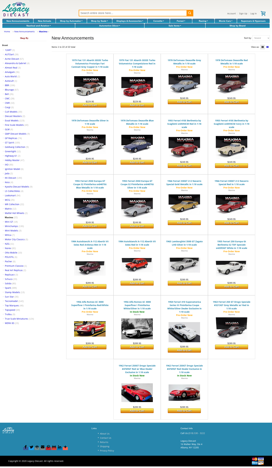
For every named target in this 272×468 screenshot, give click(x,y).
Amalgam (10, 72)
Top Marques (12, 305)
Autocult (9, 80)
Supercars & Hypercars (253, 21)
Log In (253, 13)
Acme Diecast (12, 58)
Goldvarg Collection (15, 146)
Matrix (8, 208)
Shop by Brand (238, 25)
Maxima (43, 31)
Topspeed (10, 309)
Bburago (9, 89)
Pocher (8, 261)
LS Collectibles (12, 191)
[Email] (42, 448)
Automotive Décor (109, 25)
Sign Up (243, 13)
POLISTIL (9, 256)
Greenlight (10, 151)
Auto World (11, 76)
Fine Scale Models (14, 124)
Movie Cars (225, 21)
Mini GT (9, 221)
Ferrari (180, 21)
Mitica (8, 234)
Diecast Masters (13, 116)
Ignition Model (12, 168)
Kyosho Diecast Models (17, 186)
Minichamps (11, 226)
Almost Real (11, 67)
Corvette (157, 21)
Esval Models (12, 120)
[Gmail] (54, 448)
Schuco (8, 279)
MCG (7, 199)
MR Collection (12, 204)
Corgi (7, 107)
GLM (7, 129)
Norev (8, 248)
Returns (104, 442)
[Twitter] (31, 448)
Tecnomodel (11, 301)
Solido (8, 283)
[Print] (37, 448)
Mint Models (11, 230)
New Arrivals (44, 21)
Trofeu (8, 314)
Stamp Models (12, 292)
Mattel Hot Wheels (14, 213)
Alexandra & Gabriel (15, 63)
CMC (7, 98)
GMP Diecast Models (15, 133)
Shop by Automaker (70, 21)
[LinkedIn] (59, 448)
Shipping (104, 446)
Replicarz (10, 274)
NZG (7, 243)
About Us (105, 433)
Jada (7, 173)
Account (231, 13)
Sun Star (9, 296)
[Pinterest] (48, 448)
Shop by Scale (98, 21)
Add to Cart (90, 105)
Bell (7, 94)
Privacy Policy (107, 450)
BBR (7, 85)
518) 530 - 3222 (197, 433)
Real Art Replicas (14, 270)
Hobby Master (12, 160)
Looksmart (10, 195)
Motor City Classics (15, 239)
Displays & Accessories (129, 21)
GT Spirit (9, 142)
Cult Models (11, 111)
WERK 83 (9, 323)
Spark (8, 287)
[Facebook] (25, 448)
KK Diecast (10, 177)
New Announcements (17, 21)
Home (7, 31)
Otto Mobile (11, 252)
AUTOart (9, 54)
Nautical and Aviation (37, 25)
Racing (202, 21)
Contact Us (105, 437)
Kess (7, 182)
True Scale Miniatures (16, 318)
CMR (7, 102)
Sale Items (174, 25)
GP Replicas (11, 138)
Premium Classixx (14, 265)
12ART (8, 49)
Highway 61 (11, 155)
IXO (6, 164)
